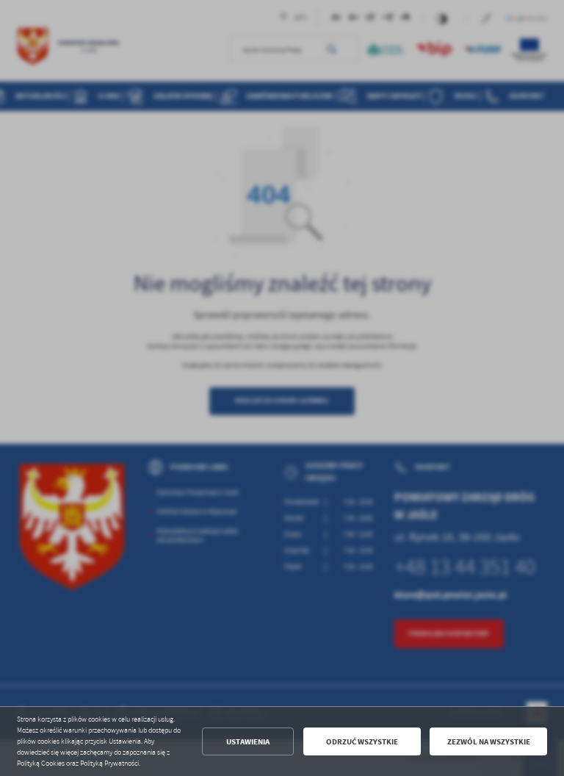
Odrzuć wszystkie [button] (362, 741)
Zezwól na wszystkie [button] (488, 741)
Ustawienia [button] (248, 741)
